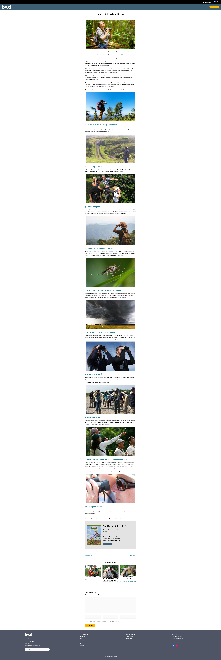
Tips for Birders (129, 636)
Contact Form (175, 643)
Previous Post (88, 555)
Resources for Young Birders (93, 576)
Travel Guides (129, 640)
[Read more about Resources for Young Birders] (93, 570)
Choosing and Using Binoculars (128, 577)
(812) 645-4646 (28, 643)
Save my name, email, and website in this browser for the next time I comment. (103, 621)
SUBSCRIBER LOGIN (206, 2)
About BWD (82, 636)
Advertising (82, 645)
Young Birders (95, 579)
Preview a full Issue (202, 6)
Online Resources (189, 6)
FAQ (81, 638)
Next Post (133, 555)
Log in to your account (177, 636)
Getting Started (96, 16)
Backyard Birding (129, 638)
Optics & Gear (130, 581)
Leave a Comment (89, 16)
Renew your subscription (177, 638)
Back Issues (82, 643)
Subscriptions (83, 640)
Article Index (83, 641)
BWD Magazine (178, 6)
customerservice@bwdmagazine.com (32, 645)
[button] (182, 7)
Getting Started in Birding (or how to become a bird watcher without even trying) (110, 580)
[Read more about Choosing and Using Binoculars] (128, 570)
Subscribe (214, 6)
